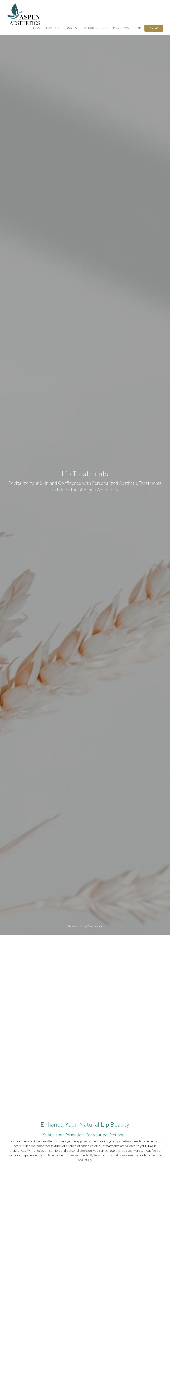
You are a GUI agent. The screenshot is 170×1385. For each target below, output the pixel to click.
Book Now (120, 28)
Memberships (94, 28)
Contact (154, 28)
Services (70, 28)
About (51, 28)
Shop (137, 28)
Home (37, 28)
